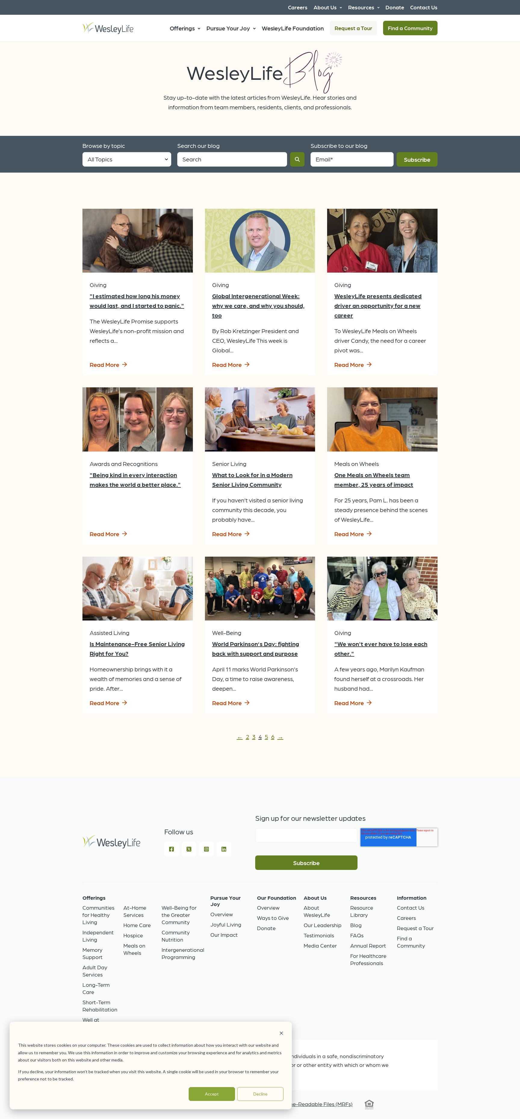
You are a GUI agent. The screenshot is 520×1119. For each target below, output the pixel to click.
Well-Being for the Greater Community (179, 914)
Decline (260, 1093)
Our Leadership (323, 925)
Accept (212, 1093)
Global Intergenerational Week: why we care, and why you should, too (258, 305)
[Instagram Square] (206, 849)
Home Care (137, 925)
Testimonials (319, 935)
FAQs (357, 935)
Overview (221, 914)
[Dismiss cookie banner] (281, 1034)
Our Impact (224, 934)
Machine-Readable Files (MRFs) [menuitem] (314, 1104)
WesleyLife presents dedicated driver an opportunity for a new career (378, 305)
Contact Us (410, 907)
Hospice (133, 935)
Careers (406, 917)
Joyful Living (225, 924)
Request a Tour (353, 28)
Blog (356, 925)
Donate (266, 928)
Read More (104, 364)
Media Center (320, 945)
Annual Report (368, 945)
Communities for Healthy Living (98, 914)
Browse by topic (103, 145)
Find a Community (410, 28)
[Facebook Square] (171, 849)
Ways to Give (273, 917)
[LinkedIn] (224, 849)
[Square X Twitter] (189, 849)
